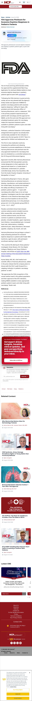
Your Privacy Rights (18, 689)
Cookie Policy (13, 686)
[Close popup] (28, 338)
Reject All (17, 694)
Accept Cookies (18, 698)
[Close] (29, 672)
